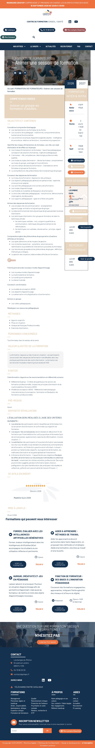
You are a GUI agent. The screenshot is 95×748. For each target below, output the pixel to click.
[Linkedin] (70, 21)
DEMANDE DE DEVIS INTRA (79, 166)
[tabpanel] (76, 170)
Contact (89, 46)
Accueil (10, 89)
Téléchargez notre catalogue (28, 687)
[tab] (70, 84)
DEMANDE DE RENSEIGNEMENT (79, 172)
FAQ (78, 46)
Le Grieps (34, 46)
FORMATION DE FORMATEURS (29, 89)
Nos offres (18, 46)
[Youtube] (76, 21)
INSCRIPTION (80, 211)
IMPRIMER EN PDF (79, 160)
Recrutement (66, 46)
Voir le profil (86, 227)
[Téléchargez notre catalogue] (12, 687)
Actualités (51, 46)
